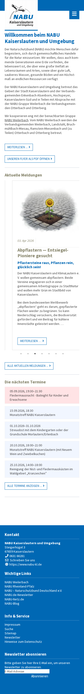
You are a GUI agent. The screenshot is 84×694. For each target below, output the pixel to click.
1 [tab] (21, 353)
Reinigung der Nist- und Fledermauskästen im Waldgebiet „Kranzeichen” (41, 471)
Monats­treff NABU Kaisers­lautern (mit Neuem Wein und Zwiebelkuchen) (41, 452)
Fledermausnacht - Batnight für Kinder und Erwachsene (39, 397)
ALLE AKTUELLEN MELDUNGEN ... (27, 366)
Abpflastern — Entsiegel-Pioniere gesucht (35, 252)
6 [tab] (56, 353)
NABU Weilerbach (16, 120)
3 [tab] (35, 353)
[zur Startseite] (21, 15)
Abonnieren (39, 676)
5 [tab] (49, 353)
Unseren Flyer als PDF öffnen (28, 159)
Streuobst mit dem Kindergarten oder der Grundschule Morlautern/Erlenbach (39, 432)
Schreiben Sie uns (22, 560)
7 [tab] (63, 353)
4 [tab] (42, 353)
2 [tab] (28, 353)
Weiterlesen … (22, 340)
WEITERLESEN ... (17, 147)
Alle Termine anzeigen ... (24, 486)
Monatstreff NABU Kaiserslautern (32, 415)
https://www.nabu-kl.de (25, 564)
